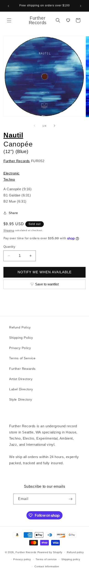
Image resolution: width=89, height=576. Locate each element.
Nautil (13, 135)
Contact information (46, 566)
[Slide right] (55, 126)
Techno (9, 179)
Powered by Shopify (50, 552)
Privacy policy (22, 559)
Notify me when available (45, 272)
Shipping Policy (21, 337)
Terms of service (46, 559)
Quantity (9, 246)
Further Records (16, 161)
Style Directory (20, 399)
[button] (9, 20)
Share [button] (13, 213)
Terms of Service (22, 358)
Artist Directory (21, 379)
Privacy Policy (20, 348)
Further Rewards (22, 368)
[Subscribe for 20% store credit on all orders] (70, 499)
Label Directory (21, 389)
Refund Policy (20, 327)
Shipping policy (70, 559)
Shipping (8, 230)
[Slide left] (34, 126)
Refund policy (75, 552)
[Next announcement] (81, 6)
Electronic (11, 173)
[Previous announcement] (8, 6)
